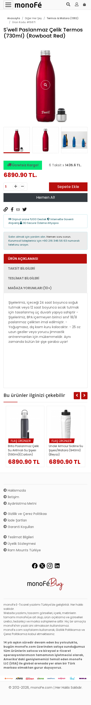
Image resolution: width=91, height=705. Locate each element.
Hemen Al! (45, 197)
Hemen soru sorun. (58, 237)
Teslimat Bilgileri (20, 537)
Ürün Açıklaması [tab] (23, 258)
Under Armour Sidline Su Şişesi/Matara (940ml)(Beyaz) (66, 450)
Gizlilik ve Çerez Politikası (27, 513)
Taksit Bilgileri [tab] (21, 268)
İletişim (13, 497)
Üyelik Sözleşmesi (21, 543)
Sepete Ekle (68, 186)
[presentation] (9, 141)
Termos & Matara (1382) (62, 18)
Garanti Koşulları (20, 526)
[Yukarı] (82, 698)
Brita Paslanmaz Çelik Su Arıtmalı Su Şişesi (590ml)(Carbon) (23, 450)
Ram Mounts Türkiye (24, 550)
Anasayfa (13, 18)
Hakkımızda (16, 490)
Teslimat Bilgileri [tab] (23, 278)
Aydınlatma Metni (21, 503)
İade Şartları (17, 520)
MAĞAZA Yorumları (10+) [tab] (30, 288)
